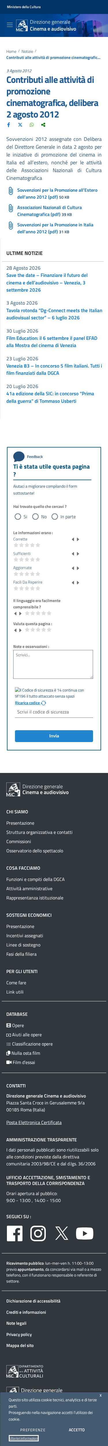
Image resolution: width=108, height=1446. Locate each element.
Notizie (27, 52)
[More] (43, 124)
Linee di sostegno (23, 944)
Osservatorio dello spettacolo (34, 850)
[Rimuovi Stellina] (73, 539)
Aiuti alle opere (26, 1034)
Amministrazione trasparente (41, 1139)
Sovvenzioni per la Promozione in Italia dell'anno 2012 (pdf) (55, 228)
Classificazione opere (32, 1043)
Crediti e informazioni (26, 1312)
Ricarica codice (28, 703)
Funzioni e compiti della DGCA (35, 879)
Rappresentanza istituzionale (34, 897)
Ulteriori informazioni (24, 1438)
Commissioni (18, 841)
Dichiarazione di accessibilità (33, 1301)
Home (11, 52)
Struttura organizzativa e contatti (39, 832)
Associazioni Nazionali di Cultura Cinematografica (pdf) (49, 211)
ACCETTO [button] (77, 1430)
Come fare (16, 982)
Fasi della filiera (21, 954)
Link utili (15, 991)
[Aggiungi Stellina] (77, 539)
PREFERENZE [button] (33, 1430)
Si (25, 516)
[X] (20, 124)
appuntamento (30, 1269)
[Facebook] (8, 124)
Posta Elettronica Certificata (34, 1122)
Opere (17, 1025)
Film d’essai (23, 1062)
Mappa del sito (20, 1345)
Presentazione (20, 822)
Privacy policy (19, 1334)
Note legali (16, 1323)
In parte (68, 516)
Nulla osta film (25, 1053)
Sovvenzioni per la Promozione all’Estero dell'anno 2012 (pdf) (57, 193)
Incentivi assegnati (24, 935)
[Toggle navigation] (9, 24)
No (44, 516)
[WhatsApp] (31, 124)
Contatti (16, 1085)
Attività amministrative (29, 888)
